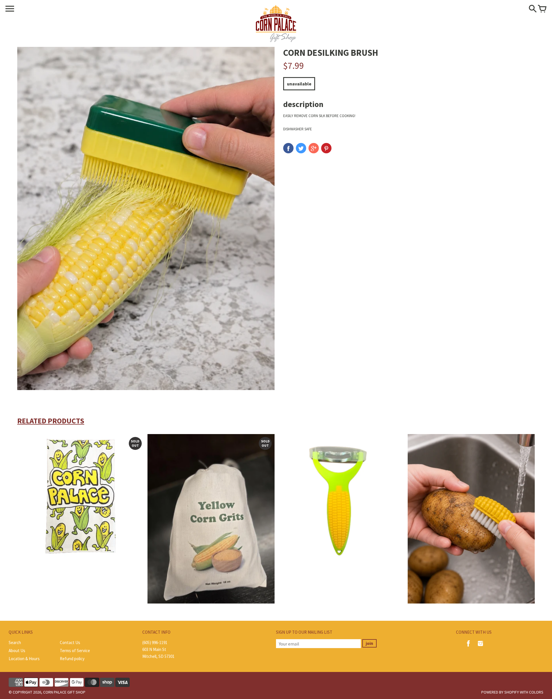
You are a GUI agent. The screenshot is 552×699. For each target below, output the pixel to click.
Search (15, 642)
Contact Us (70, 642)
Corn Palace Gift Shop (64, 692)
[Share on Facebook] (288, 148)
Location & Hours (24, 658)
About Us (17, 650)
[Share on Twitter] (301, 148)
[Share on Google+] (313, 148)
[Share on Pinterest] (326, 148)
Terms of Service (75, 650)
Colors (536, 692)
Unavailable (299, 84)
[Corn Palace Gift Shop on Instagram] (480, 647)
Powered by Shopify (500, 692)
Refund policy (72, 658)
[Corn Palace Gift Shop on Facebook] (468, 647)
